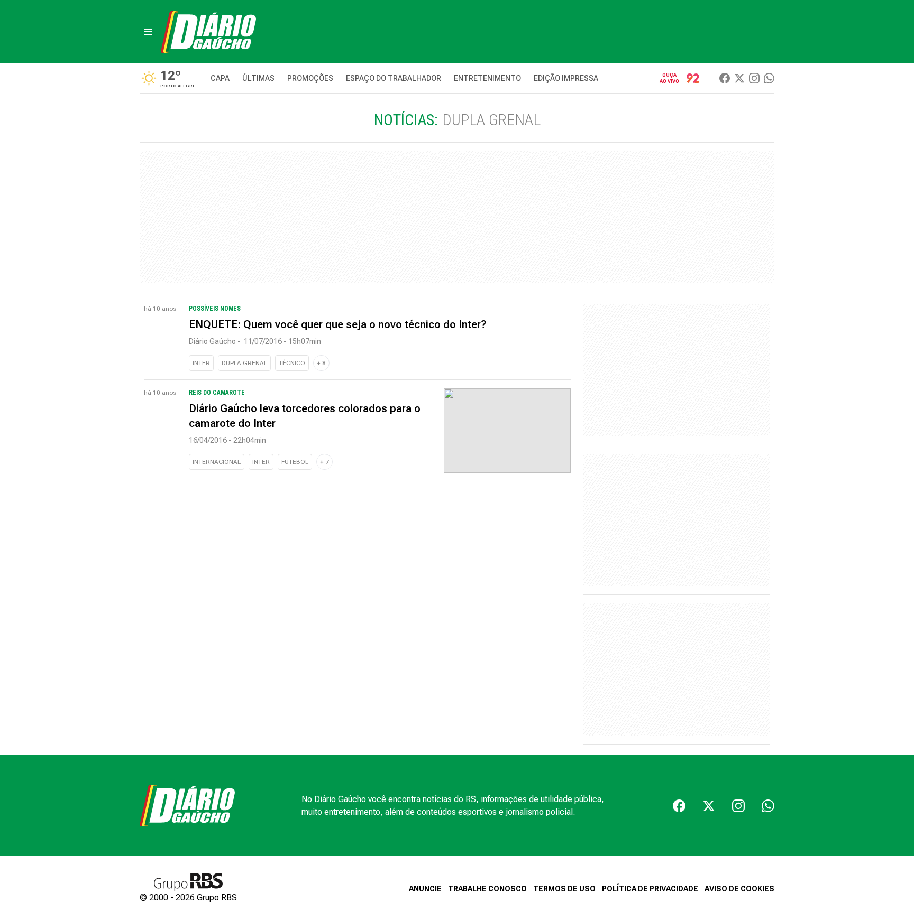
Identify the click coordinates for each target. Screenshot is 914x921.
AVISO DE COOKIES (739, 889)
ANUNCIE (425, 889)
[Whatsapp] (769, 78)
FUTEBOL (294, 462)
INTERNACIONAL (217, 462)
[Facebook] (724, 78)
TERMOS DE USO (564, 889)
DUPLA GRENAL (244, 363)
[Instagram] (754, 78)
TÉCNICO (292, 363)
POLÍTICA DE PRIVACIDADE (650, 889)
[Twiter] (739, 78)
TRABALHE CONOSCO (487, 889)
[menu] (148, 31)
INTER (201, 363)
